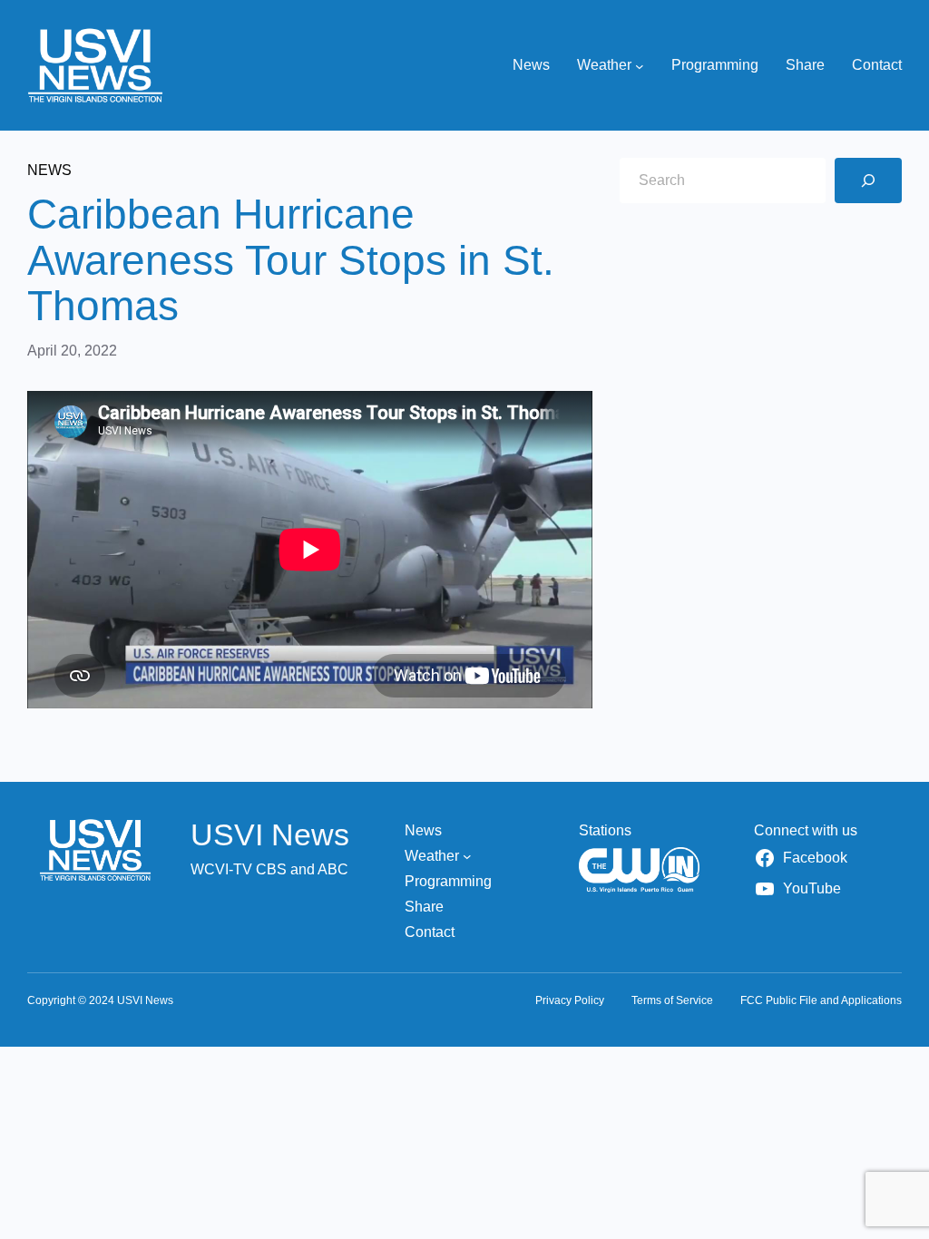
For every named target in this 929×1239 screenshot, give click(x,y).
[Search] (868, 180)
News (49, 170)
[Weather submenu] (639, 65)
